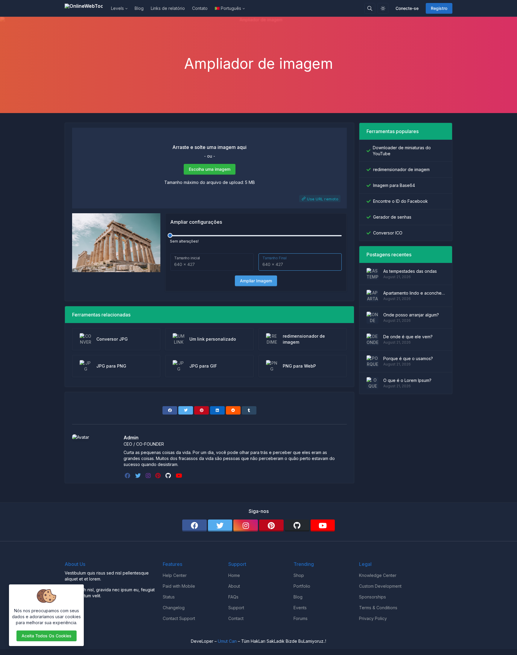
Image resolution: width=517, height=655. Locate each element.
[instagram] (149, 475)
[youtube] (179, 475)
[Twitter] (185, 410)
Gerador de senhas (392, 217)
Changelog (174, 607)
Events (300, 607)
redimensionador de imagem (401, 169)
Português (231, 8)
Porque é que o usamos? (408, 358)
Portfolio (302, 586)
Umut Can (227, 641)
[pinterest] (158, 475)
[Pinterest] (201, 410)
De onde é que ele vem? (408, 336)
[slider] (170, 235)
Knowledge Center (377, 575)
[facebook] (128, 475)
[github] (168, 475)
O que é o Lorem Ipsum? (407, 380)
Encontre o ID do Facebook (400, 201)
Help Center (175, 575)
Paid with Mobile (179, 586)
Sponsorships (372, 596)
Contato (200, 8)
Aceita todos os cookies (47, 635)
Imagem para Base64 (394, 185)
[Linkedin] (217, 410)
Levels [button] (117, 8)
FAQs (233, 596)
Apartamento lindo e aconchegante (414, 292)
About (234, 586)
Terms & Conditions (378, 607)
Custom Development (380, 586)
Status (169, 596)
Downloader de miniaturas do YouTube (402, 150)
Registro (439, 8)
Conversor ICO (387, 232)
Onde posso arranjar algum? (411, 314)
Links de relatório (168, 8)
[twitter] (138, 475)
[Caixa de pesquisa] (369, 8)
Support (236, 607)
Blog (139, 8)
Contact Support (179, 618)
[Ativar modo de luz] (383, 8)
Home (234, 575)
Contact (236, 618)
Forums (301, 618)
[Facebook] (169, 410)
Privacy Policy (373, 618)
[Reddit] (233, 410)
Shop (299, 575)
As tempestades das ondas (410, 271)
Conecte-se (407, 8)
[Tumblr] (249, 410)
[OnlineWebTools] (86, 8)
